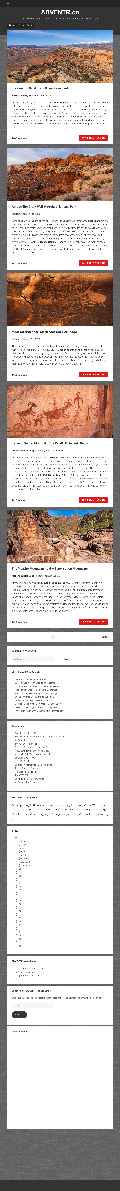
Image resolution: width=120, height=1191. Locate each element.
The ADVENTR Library (25, 775)
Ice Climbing (85, 809)
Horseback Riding (65, 809)
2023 (19, 876)
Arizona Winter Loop (23, 450)
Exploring (78, 805)
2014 (19, 907)
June (23, 848)
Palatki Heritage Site (54, 475)
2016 (19, 900)
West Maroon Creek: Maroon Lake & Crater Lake (36, 690)
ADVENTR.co (60, 12)
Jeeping (100, 809)
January (25, 865)
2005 (19, 939)
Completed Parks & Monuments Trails (32, 779)
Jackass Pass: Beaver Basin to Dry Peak (33, 700)
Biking (35, 805)
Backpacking (22, 805)
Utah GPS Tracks (22, 761)
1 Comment (20, 500)
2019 (19, 890)
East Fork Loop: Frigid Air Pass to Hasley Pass (36, 707)
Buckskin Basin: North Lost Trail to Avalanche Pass (38, 683)
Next (104, 637)
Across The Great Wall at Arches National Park (60, 174)
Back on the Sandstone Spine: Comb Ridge (60, 56)
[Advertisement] (60, 1081)
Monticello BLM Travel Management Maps (34, 754)
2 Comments (20, 264)
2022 (19, 879)
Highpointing (35, 809)
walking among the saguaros (49, 583)
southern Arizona (55, 346)
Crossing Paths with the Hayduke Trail (32, 747)
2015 (19, 904)
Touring (104, 814)
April (23, 855)
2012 (19, 914)
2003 (19, 946)
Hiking (49, 809)
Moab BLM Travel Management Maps (32, 751)
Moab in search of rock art (72, 349)
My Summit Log (22, 740)
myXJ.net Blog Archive (25, 972)
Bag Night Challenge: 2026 (27, 733)
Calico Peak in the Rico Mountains (30, 679)
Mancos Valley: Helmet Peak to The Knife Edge (36, 693)
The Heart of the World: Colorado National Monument (39, 737)
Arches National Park (51, 242)
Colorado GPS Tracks (25, 758)
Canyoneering (62, 805)
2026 (19, 837)
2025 (19, 869)
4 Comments (20, 138)
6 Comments (20, 375)
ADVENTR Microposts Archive (29, 968)
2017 (19, 897)
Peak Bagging (40, 814)
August (25, 841)
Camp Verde (86, 590)
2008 (19, 928)
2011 (19, 918)
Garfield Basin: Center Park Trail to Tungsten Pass (37, 686)
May (24, 851)
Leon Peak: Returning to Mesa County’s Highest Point (39, 711)
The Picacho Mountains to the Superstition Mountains (60, 536)
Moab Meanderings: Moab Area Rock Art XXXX (60, 299)
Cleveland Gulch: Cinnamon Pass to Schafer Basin (38, 704)
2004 (19, 942)
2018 (19, 893)
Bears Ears (88, 120)
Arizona (54, 457)
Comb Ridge (59, 102)
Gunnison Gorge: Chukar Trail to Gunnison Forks (37, 697)
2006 (19, 935)
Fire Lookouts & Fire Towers (28, 772)
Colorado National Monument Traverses (33, 765)
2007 (19, 932)
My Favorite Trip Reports (26, 782)
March (24, 858)
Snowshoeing (89, 814)
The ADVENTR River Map (26, 744)
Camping (47, 805)
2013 (19, 911)
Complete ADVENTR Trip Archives (30, 975)
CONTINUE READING (94, 139)
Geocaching (18, 809)
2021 (19, 883)
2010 (19, 921)
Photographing (59, 814)
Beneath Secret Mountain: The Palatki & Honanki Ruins (60, 411)
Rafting (75, 814)
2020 (19, 886)
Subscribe (19, 1014)
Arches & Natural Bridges (26, 768)
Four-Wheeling (94, 805)
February (25, 862)
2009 (19, 925)
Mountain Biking (21, 814)
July (23, 844)
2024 (19, 872)
